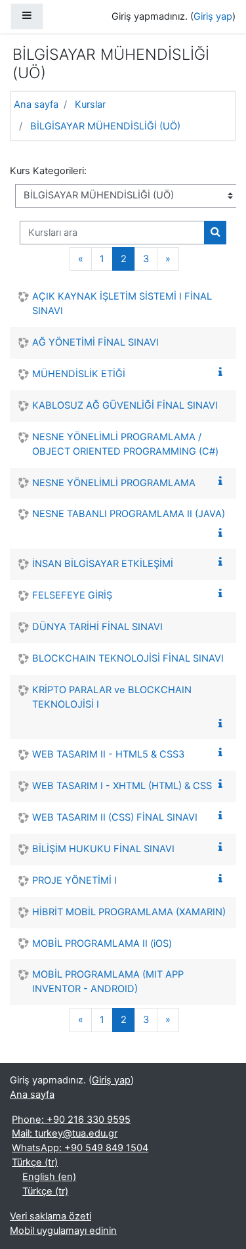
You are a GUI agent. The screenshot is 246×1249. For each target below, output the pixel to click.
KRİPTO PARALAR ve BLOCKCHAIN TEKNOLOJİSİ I (112, 697)
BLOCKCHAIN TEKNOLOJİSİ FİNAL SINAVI (128, 658)
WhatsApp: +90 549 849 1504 (80, 1148)
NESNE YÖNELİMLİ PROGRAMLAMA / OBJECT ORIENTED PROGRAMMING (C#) (125, 444)
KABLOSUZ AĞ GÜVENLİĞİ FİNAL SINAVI (125, 405)
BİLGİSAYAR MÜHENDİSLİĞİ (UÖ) (105, 126)
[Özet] (223, 372)
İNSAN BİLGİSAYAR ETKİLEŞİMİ (102, 564)
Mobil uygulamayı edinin (63, 1231)
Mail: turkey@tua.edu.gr (64, 1133)
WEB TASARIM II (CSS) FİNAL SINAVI (114, 817)
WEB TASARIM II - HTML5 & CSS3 (108, 754)
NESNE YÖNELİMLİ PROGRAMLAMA (113, 483)
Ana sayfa (36, 104)
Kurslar (90, 104)
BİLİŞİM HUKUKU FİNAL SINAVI (103, 849)
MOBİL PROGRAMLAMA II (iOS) (102, 943)
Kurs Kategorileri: (48, 171)
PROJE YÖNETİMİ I (74, 880)
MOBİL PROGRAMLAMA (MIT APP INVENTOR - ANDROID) (108, 981)
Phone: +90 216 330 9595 (71, 1119)
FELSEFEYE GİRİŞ (72, 595)
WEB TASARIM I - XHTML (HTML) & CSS (122, 786)
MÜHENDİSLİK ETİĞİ (78, 374)
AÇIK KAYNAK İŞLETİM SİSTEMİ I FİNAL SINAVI (122, 303)
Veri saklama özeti (50, 1216)
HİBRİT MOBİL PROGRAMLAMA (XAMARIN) (129, 912)
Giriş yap (213, 16)
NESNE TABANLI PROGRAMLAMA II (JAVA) (128, 514)
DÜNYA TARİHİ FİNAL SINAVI (97, 627)
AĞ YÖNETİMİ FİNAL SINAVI (95, 342)
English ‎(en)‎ (49, 1177)
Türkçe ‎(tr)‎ (35, 1162)
